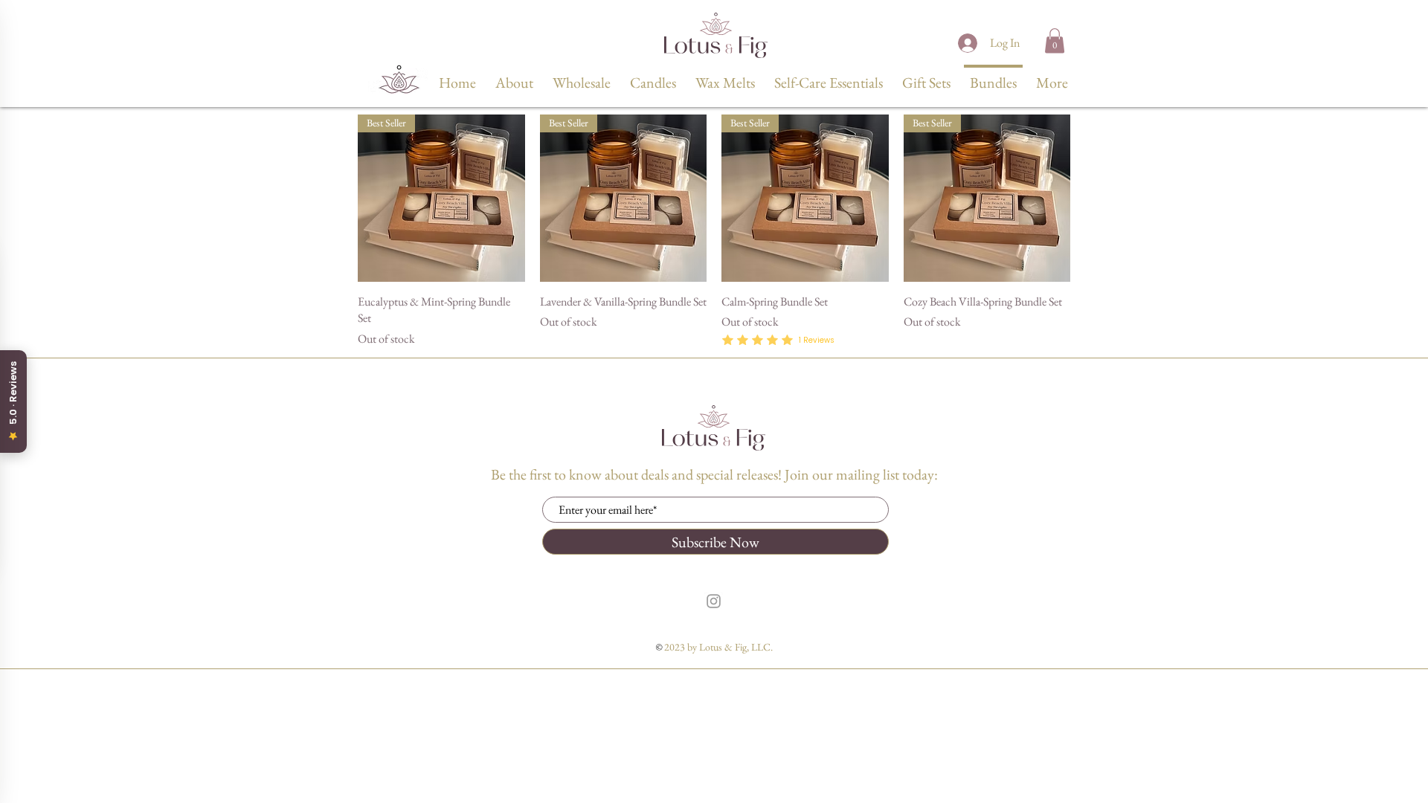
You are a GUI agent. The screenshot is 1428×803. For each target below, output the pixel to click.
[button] (1054, 40)
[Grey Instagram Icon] (713, 601)
